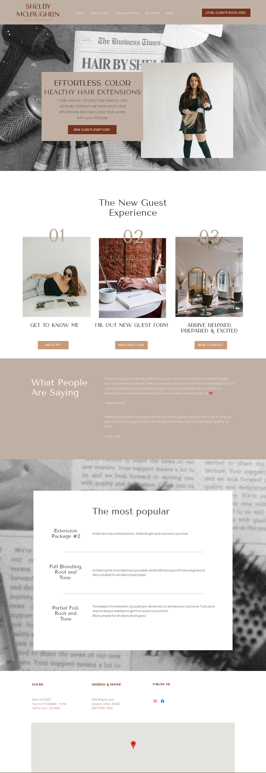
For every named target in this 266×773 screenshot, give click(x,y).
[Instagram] (155, 701)
